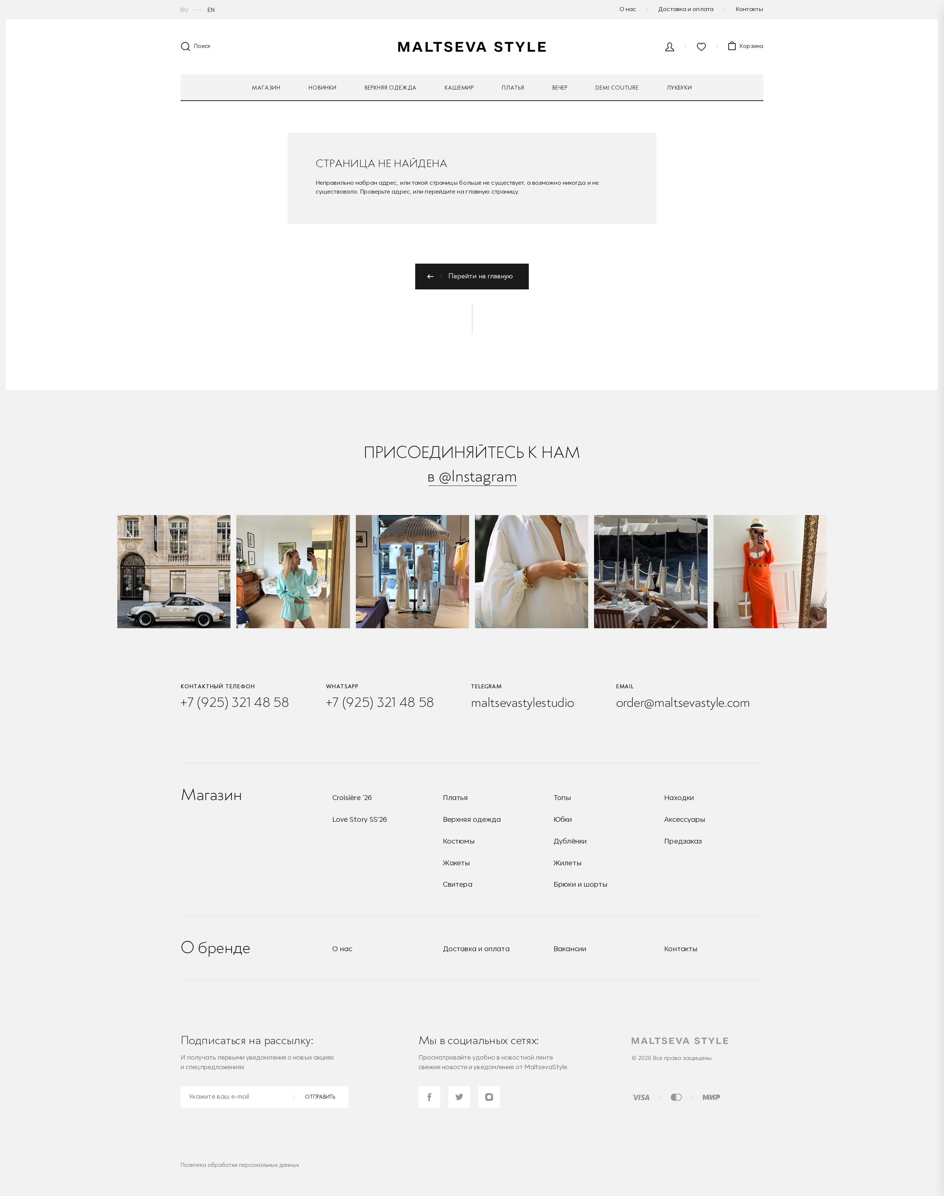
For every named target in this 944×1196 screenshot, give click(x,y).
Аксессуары (684, 819)
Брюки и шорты (580, 884)
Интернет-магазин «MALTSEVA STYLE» (472, 47)
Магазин (266, 87)
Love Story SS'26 (359, 819)
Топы (562, 797)
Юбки (562, 819)
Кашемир (459, 87)
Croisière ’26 (352, 797)
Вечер (560, 87)
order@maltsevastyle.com (683, 702)
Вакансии (569, 949)
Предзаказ (683, 841)
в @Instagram (472, 476)
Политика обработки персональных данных (240, 1165)
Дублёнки (570, 841)
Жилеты (567, 863)
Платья (513, 87)
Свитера (457, 884)
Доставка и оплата (686, 9)
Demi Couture (617, 87)
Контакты (749, 9)
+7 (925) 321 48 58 (235, 702)
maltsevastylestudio (522, 702)
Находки (679, 797)
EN (211, 10)
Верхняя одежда (391, 87)
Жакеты (456, 863)
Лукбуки (679, 87)
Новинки (323, 87)
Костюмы (459, 841)
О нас (628, 9)
